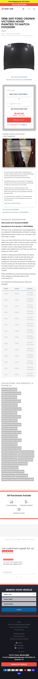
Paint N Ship (21, 651)
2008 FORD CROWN (9, 456)
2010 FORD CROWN (9, 460)
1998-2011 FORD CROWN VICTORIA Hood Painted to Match (17, 35)
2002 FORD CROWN (9, 421)
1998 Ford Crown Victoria (11, 393)
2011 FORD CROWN (25, 460)
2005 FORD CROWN (9, 444)
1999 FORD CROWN (9, 397)
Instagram (20, 645)
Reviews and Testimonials (19, 639)
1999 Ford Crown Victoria (11, 401)
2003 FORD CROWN (9, 428)
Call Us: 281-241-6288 (19, 4)
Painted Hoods (21, 475)
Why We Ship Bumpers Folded (19, 624)
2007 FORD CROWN (26, 452)
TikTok (19, 643)
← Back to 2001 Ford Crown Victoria (19, 539)
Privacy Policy (19, 630)
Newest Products (8, 475)
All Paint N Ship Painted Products (14, 464)
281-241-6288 (24, 655)
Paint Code (10, 90)
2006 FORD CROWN (9, 452)
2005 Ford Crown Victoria (11, 448)
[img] (20, 551)
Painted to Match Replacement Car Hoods (17, 479)
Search (19, 609)
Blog (19, 622)
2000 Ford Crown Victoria (11, 409)
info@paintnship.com (16, 657)
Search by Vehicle (19, 664)
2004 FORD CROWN (9, 436)
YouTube (20, 648)
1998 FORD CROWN (9, 389)
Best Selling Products (10, 467)
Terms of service (19, 636)
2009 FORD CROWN (26, 456)
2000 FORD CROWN (9, 405)
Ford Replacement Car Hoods (13, 471)
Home (3, 33)
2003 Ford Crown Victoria (11, 432)
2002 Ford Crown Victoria (11, 424)
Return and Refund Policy (19, 627)
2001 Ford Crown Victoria (13, 33)
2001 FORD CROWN (9, 413)
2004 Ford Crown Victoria (11, 440)
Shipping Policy (19, 634)
